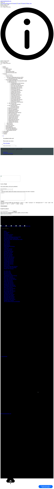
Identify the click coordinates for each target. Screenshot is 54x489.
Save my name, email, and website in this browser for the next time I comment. (18, 191)
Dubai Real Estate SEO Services (11, 266)
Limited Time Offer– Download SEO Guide (17, 80)
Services (5, 73)
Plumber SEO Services (13, 120)
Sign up (15, 211)
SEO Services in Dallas (9, 295)
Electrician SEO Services (13, 107)
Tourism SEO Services (13, 111)
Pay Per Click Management (11, 128)
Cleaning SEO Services (13, 121)
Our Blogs (5, 132)
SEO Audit (8, 70)
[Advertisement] (27, 165)
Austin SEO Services (15, 96)
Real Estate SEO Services (13, 119)
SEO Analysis (9, 69)
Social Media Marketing (11, 127)
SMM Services (7, 245)
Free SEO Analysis (8, 235)
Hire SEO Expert (7, 273)
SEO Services (7, 240)
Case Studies (5, 131)
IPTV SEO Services (12, 113)
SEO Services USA (12, 82)
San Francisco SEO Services (17, 101)
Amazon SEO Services (13, 117)
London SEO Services (15, 104)
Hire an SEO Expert (10, 71)
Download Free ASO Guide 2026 (15, 78)
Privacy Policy (7, 265)
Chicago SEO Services (16, 97)
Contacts (5, 133)
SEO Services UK (12, 103)
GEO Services (10, 124)
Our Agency (5, 67)
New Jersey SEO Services (16, 86)
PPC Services (7, 244)
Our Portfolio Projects (8, 234)
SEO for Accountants (12, 109)
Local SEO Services (10, 125)
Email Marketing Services (9, 246)
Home (4, 66)
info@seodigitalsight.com (6, 1)
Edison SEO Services (15, 100)
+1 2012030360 (4, 356)
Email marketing (9, 126)
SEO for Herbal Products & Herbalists (12, 301)
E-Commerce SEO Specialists (10, 267)
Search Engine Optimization (12, 79)
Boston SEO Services (15, 89)
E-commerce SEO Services (14, 114)
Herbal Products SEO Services (14, 112)
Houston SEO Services (16, 92)
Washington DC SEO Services (17, 83)
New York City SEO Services (17, 85)
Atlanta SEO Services (15, 91)
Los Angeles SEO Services (16, 90)
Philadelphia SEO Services (16, 87)
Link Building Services (11, 130)
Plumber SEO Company (9, 300)
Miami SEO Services (15, 93)
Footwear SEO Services (13, 116)
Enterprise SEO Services (13, 110)
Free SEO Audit (7, 272)
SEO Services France (12, 105)
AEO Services (10, 123)
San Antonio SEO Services (16, 99)
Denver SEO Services (15, 98)
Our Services (6, 232)
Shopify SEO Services (13, 118)
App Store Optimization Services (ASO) (15, 77)
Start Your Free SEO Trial (11, 72)
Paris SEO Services (15, 106)
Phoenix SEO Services (16, 84)
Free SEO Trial (7, 270)
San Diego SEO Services (16, 94)
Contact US (6, 247)
